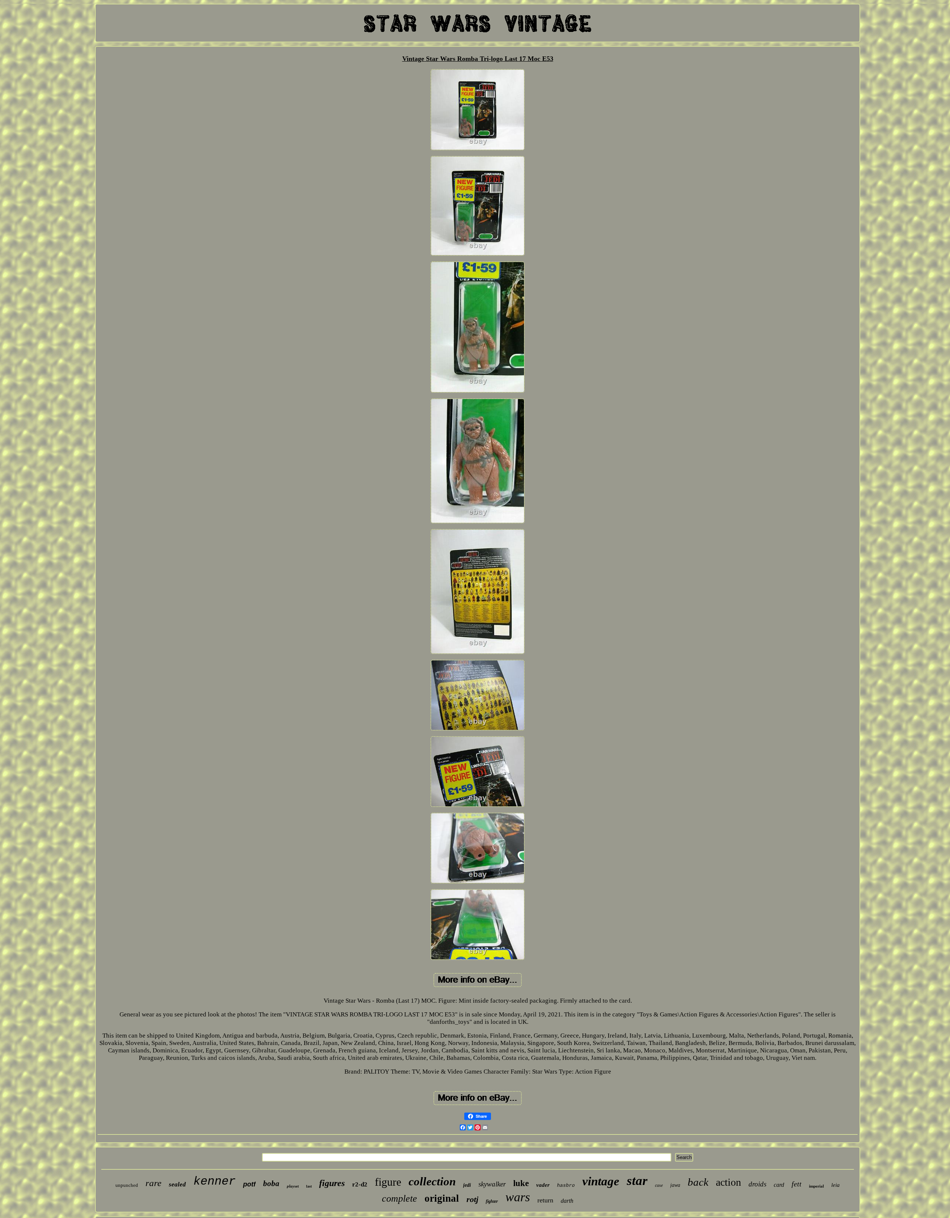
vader (543, 1185)
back (698, 1182)
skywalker (492, 1184)
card (779, 1185)
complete (399, 1198)
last (309, 1186)
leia (835, 1185)
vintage (600, 1181)
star (637, 1180)
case (659, 1185)
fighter (492, 1201)
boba (271, 1183)
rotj (472, 1199)
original (442, 1198)
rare (153, 1183)
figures (332, 1183)
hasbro (566, 1185)
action (728, 1182)
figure (388, 1182)
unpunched (126, 1185)
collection (432, 1181)
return (545, 1200)
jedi (467, 1185)
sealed (177, 1184)
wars (517, 1197)
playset (293, 1186)
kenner (214, 1181)
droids (757, 1184)
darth (567, 1201)
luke (521, 1183)
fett (797, 1184)
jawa (675, 1185)
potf (249, 1184)
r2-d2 (359, 1184)
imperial (816, 1186)
